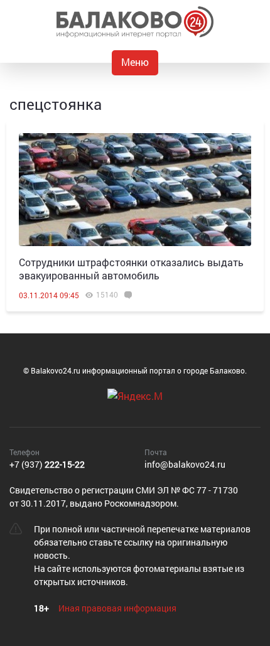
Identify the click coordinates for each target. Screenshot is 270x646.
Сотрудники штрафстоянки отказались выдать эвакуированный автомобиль (131, 269)
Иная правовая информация (117, 608)
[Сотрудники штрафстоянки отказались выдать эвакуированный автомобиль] (135, 189)
